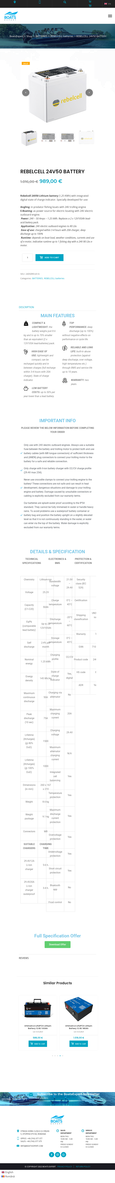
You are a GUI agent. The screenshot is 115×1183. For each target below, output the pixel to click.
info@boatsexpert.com (32, 1146)
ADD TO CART (52, 257)
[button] (14, 2)
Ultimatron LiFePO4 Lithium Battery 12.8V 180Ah (78, 1027)
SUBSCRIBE (34, 1104)
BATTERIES (37, 278)
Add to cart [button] (39, 1044)
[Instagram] (57, 1154)
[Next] (89, 92)
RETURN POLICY (83, 1166)
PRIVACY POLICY (64, 1166)
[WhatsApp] (63, 1154)
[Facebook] (51, 1154)
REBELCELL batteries (54, 278)
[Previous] (25, 92)
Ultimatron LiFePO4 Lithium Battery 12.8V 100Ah (37, 1027)
